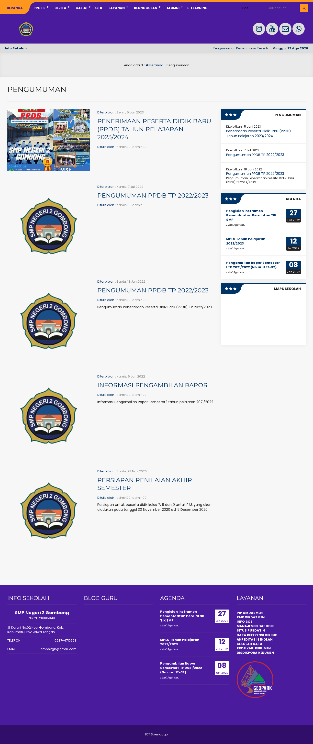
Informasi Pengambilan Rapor (152, 385)
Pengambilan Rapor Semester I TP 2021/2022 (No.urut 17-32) (253, 264)
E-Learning (197, 8)
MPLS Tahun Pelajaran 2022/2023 (245, 241)
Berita (60, 8)
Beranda (15, 8)
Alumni (173, 8)
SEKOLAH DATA (249, 644)
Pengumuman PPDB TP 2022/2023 (153, 195)
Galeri (81, 8)
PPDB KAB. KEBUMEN (254, 648)
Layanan (117, 8)
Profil (39, 8)
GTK (98, 8)
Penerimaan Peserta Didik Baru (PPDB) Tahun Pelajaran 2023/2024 (154, 129)
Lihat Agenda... (235, 225)
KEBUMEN (265, 652)
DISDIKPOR (246, 652)
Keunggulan (145, 8)
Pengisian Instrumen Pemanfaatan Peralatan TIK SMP (251, 215)
